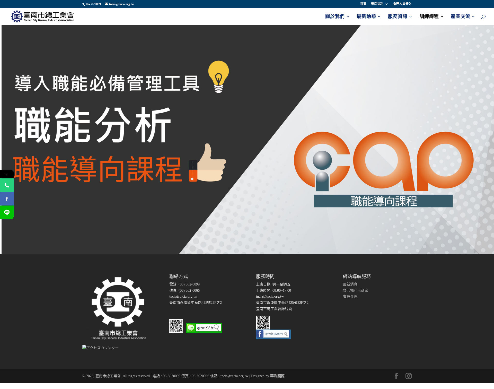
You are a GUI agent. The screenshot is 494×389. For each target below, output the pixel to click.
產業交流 (460, 17)
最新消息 (350, 284)
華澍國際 (277, 376)
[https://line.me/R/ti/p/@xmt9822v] (7, 212)
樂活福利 (377, 4)
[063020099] (7, 185)
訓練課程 (429, 17)
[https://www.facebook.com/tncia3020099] (7, 198)
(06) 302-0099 (189, 284)
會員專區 (350, 296)
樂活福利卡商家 (355, 290)
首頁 (363, 4)
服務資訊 (398, 17)
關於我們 (335, 17)
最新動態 (366, 17)
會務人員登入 (402, 4)
